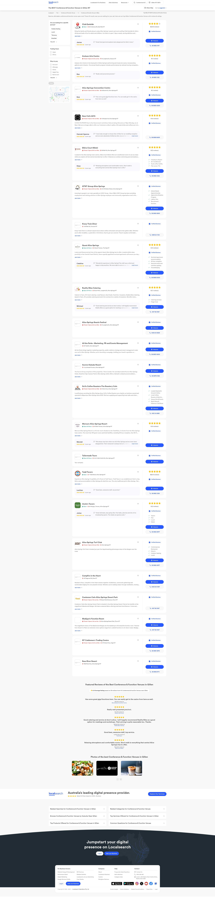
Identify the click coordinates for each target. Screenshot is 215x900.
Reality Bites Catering (119, 725)
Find (57, 12)
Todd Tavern (119, 735)
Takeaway (54, 35)
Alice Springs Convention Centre (119, 702)
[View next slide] (121, 779)
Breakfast (54, 38)
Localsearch (51, 12)
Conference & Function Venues (68, 12)
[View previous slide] (117, 779)
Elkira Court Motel (119, 748)
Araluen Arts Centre (119, 713)
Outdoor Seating (55, 29)
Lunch (53, 32)
